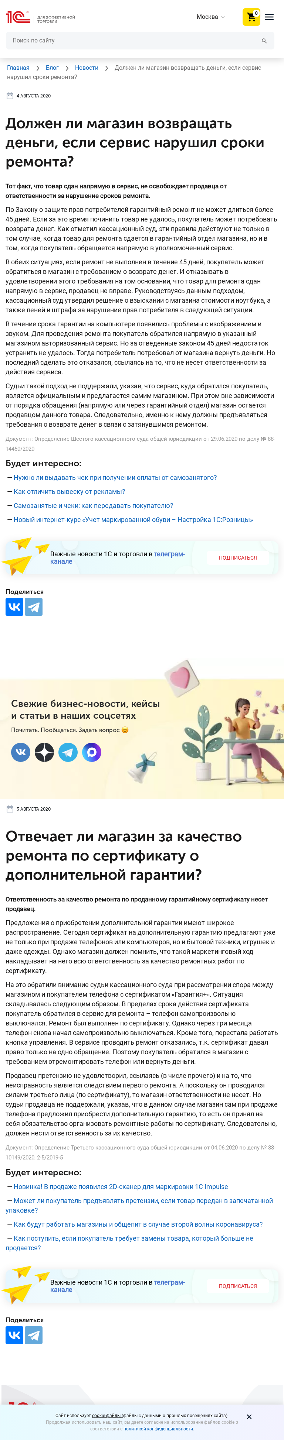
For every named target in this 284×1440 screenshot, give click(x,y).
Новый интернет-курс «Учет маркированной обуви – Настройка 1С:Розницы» (133, 519)
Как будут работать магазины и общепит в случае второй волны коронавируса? (138, 1224)
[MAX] (91, 752)
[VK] (20, 752)
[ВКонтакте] (14, 607)
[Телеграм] (68, 752)
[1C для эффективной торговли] (46, 17)
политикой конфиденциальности (158, 1429)
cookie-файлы (107, 1415)
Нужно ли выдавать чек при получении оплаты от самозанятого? (115, 477)
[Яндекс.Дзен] (44, 752)
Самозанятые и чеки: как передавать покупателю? (93, 505)
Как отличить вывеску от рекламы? (69, 491)
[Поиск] (264, 40)
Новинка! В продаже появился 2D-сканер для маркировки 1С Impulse (121, 1186)
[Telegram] (34, 607)
